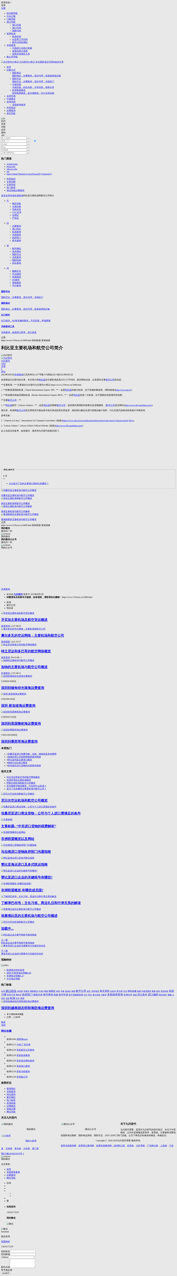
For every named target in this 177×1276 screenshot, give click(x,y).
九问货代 (18, 594)
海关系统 (105, 991)
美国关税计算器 (20, 51)
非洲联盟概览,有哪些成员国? (22, 890)
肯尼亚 (20, 991)
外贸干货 (11, 995)
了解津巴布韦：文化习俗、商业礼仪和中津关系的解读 (41, 903)
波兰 (89, 991)
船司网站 (16, 248)
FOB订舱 (11, 16)
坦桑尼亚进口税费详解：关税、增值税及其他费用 (32, 754)
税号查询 (16, 240)
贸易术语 (16, 209)
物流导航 (16, 203)
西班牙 (19, 995)
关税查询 (11, 45)
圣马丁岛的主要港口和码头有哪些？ (29, 483)
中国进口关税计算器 (22, 48)
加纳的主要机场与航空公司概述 (24, 667)
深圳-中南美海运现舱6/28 (19, 973)
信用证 (15, 215)
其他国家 (5, 642)
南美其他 (5, 626)
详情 (3, 1025)
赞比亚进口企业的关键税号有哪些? (27, 877)
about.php (11, 166)
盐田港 (130, 1145)
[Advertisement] (84, 568)
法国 (7, 998)
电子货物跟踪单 (76, 995)
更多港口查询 (23, 1066)
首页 (9, 67)
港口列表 (16, 25)
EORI (41, 991)
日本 (18, 998)
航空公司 (81, 991)
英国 (22, 998)
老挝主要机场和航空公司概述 (15, 503)
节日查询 (16, 285)
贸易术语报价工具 (21, 54)
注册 (3, 8)
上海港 (163, 1145)
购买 (3, 1022)
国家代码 (16, 31)
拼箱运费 (11, 1109)
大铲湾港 (140, 1145)
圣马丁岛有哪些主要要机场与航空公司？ (26, 789)
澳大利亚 (96, 995)
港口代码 (16, 28)
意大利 (119, 991)
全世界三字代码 (20, 39)
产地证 (15, 218)
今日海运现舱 (13, 979)
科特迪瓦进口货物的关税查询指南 (24, 765)
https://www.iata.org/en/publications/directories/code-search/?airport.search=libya (98, 420)
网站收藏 (132, 991)
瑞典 (139, 991)
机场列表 (16, 36)
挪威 (170, 995)
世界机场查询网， (105, 1145)
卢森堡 (104, 995)
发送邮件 (5, 1273)
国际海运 (36, 74)
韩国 (46, 991)
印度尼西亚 (146, 991)
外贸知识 (11, 107)
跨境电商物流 (33, 91)
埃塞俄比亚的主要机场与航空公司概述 (29, 915)
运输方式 (11, 70)
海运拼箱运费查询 (15, 190)
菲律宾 (26, 991)
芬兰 (86, 995)
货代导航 (11, 113)
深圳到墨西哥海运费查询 (19, 741)
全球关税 (11, 102)
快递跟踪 (16, 277)
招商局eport (22, 1039)
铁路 (56, 995)
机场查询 (16, 232)
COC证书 (16, 212)
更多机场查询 (23, 1055)
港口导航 (11, 22)
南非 (58, 991)
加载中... (7, 928)
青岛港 (17, 1148)
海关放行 (163, 995)
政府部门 (16, 237)
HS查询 (15, 280)
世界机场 (11, 33)
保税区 (52, 991)
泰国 (73, 991)
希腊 (154, 991)
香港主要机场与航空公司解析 (15, 511)
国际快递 (16, 260)
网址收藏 (6, 1030)
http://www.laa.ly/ (123, 390)
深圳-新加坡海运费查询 (18, 705)
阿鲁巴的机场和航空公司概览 (21, 783)
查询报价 (11, 1088)
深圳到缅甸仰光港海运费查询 (22, 688)
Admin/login (12, 164)
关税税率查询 (18, 105)
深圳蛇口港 (119, 1145)
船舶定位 (16, 271)
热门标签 (11, 187)
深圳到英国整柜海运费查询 (21, 723)
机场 (12, 998)
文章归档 (11, 182)
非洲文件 (127, 995)
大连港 (26, 1148)
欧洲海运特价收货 (15, 970)
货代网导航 (12, 13)
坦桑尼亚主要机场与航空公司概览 (17, 495)
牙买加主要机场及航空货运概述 (24, 620)
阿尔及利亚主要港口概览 (20, 760)
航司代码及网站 (20, 42)
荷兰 (90, 995)
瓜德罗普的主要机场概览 (19, 780)
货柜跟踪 (16, 282)
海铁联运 (34, 991)
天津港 (9, 1148)
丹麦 (62, 991)
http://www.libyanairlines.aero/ (138, 405)
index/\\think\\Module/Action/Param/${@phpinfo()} (29, 174)
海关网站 (16, 251)
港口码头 (16, 229)
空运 (125, 991)
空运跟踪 (16, 274)
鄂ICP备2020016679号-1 (12, 1153)
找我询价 (5, 1241)
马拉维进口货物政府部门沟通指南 (26, 851)
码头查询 (16, 263)
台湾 (3, 991)
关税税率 (16, 235)
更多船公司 (22, 1077)
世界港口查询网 (86, 1145)
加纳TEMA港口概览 (17, 762)
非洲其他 (18, 195)
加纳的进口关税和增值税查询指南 (24, 757)
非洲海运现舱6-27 (15, 976)
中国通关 (11, 99)
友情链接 (11, 1103)
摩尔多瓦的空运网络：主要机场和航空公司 (32, 635)
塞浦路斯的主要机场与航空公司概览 (19, 519)
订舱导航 (11, 19)
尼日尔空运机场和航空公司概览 (24, 800)
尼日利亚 (164, 991)
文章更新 (11, 184)
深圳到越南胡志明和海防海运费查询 (27, 1008)
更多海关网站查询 (25, 1061)
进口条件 (142, 994)
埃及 (158, 991)
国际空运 (33, 80)
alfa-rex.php (12, 169)
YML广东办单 (23, 1044)
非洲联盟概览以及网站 (17, 839)
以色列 (113, 991)
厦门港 (35, 1148)
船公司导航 (12, 57)
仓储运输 (33, 85)
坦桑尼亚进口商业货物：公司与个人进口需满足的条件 (41, 813)
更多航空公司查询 (25, 1050)
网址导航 (11, 1112)
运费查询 (11, 110)
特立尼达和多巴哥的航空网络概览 (26, 651)
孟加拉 (68, 991)
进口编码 (153, 994)
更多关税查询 (23, 1071)
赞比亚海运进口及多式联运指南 (24, 864)
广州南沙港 (152, 1145)
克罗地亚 (95, 991)
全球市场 (11, 96)
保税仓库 (38, 994)
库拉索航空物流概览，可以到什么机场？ (26, 786)
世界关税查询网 (68, 1145)
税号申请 (63, 994)
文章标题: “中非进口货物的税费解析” (28, 826)
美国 (135, 995)
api (8, 171)
